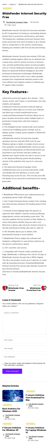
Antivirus (13, 4)
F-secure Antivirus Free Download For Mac (35, 397)
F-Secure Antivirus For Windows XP (11, 428)
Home (4, 4)
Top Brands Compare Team (17, 22)
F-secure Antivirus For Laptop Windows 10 (36, 430)
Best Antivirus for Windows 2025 (11, 409)
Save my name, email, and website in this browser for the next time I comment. (25, 364)
